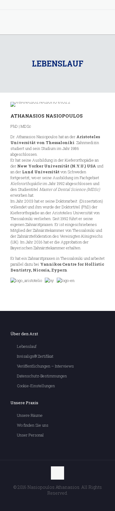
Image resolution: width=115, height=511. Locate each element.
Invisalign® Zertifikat (35, 356)
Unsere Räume (30, 415)
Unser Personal (30, 435)
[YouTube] (57, 6)
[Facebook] (41, 6)
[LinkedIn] (65, 6)
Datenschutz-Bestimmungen (42, 376)
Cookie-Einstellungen (36, 385)
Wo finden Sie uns (32, 425)
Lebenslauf (26, 346)
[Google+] (49, 6)
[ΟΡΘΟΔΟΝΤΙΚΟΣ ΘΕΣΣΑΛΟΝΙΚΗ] (57, 22)
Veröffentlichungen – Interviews (45, 366)
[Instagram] (73, 6)
